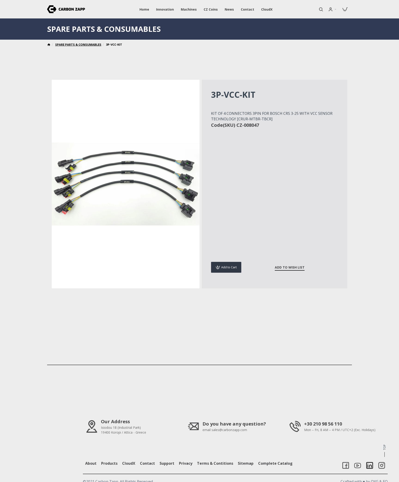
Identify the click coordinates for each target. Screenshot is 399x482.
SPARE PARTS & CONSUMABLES (78, 44)
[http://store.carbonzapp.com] (49, 45)
